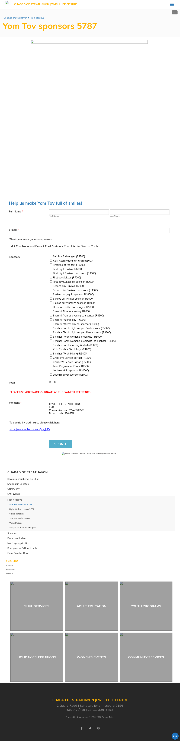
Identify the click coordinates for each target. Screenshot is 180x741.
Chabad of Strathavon (15, 17)
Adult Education (91, 606)
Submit (60, 444)
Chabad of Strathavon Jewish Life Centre (45, 4)
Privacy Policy (108, 717)
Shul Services (36, 606)
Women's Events (91, 657)
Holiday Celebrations (36, 657)
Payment (15, 402)
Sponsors (14, 257)
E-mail (14, 229)
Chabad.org (82, 717)
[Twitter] (90, 728)
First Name (54, 216)
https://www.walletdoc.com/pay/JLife (29, 429)
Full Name (16, 211)
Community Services (146, 657)
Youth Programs (146, 606)
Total (12, 382)
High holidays (37, 17)
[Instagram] (98, 728)
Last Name (115, 216)
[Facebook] (81, 728)
